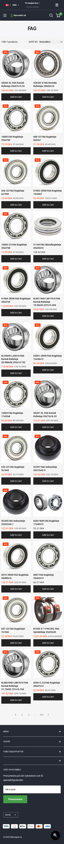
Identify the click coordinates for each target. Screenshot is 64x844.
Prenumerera (15, 799)
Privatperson (31, 3)
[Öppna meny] (5, 15)
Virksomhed (32, 7)
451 (42, 714)
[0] (58, 15)
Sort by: (33, 41)
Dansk (8, 815)
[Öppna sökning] (51, 15)
